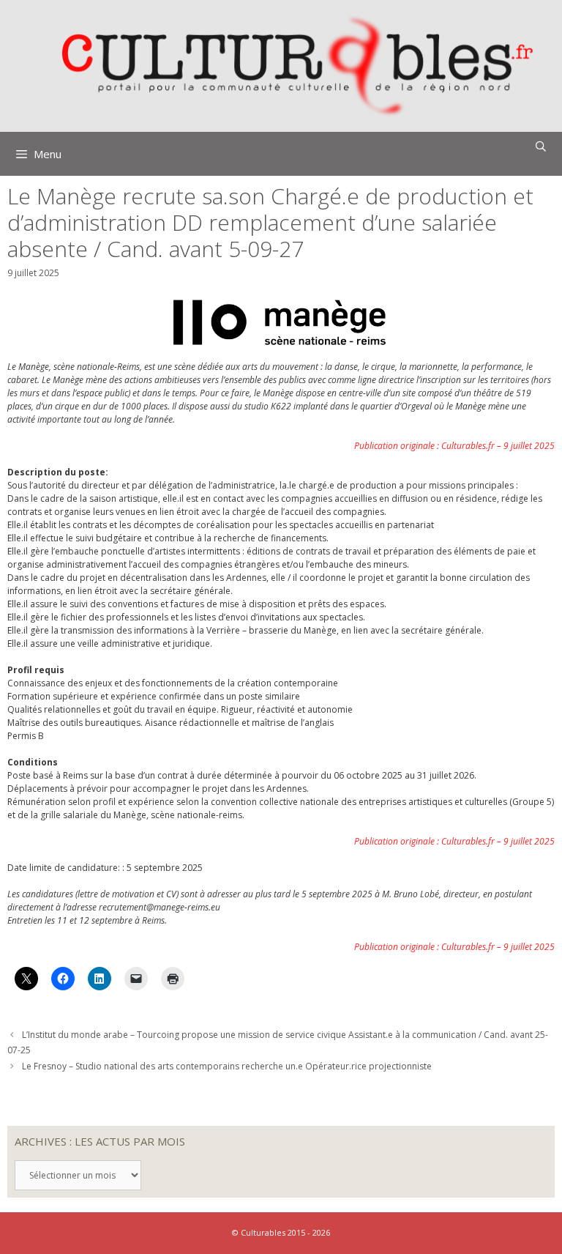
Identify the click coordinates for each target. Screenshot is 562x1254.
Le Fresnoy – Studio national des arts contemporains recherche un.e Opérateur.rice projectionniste (227, 1066)
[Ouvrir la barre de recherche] (541, 146)
